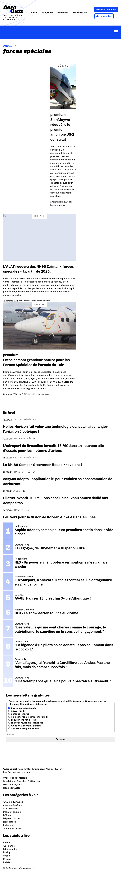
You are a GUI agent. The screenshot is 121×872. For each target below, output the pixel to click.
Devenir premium (106, 9)
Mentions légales (12, 784)
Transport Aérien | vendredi (26, 722)
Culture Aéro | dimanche (24, 728)
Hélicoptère (9, 821)
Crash (6, 855)
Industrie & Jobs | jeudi (23, 719)
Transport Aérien (24, 438)
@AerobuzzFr (11, 769)
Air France (9, 845)
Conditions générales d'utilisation (21, 781)
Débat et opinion (12, 811)
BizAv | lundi (17, 710)
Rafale (6, 862)
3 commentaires (42, 300)
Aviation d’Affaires (13, 801)
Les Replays (9, 772)
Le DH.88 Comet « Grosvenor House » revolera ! (42, 465)
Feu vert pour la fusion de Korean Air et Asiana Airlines (49, 517)
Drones (7, 859)
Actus (34, 12)
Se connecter (104, 16)
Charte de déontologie (15, 777)
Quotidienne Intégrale (23, 708)
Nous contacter (11, 787)
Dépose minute (11, 818)
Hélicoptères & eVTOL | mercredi (29, 716)
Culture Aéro (10, 808)
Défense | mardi (19, 713)
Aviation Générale (24, 419)
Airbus (6, 842)
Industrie (19, 490)
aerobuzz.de (79, 12)
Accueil (8, 46)
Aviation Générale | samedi (25, 725)
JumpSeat (47, 12)
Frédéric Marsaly (58, 205)
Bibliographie (10, 849)
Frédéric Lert (29, 300)
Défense (63, 65)
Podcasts (62, 12)
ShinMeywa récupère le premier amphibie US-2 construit (62, 129)
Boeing (6, 852)
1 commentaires (41, 394)
